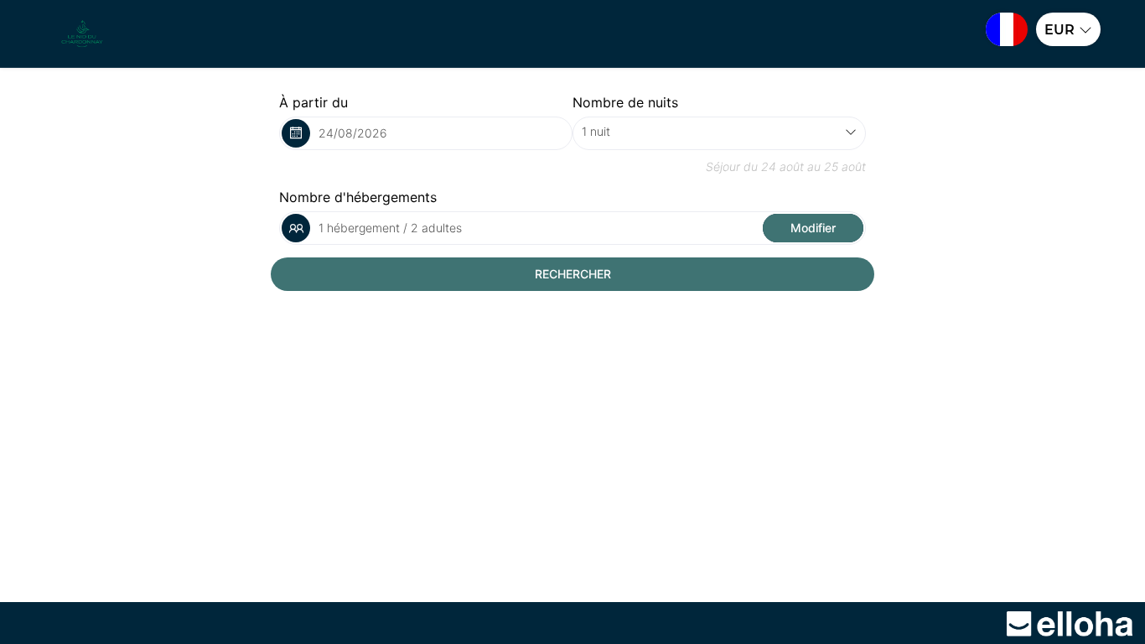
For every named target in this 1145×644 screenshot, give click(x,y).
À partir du (313, 102)
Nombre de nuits (625, 102)
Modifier (813, 228)
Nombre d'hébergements (358, 197)
